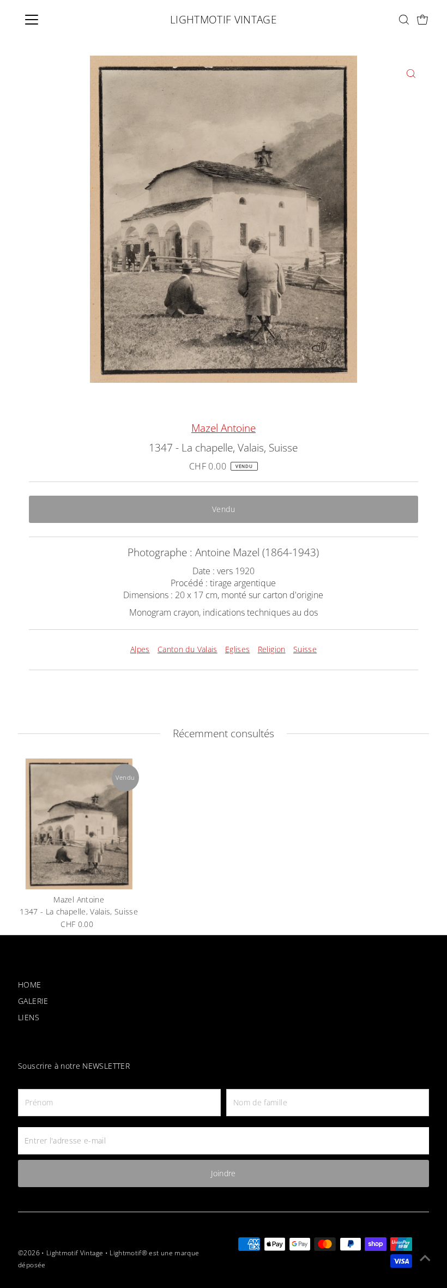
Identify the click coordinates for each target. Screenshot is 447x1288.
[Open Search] (404, 20)
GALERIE (33, 1001)
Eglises (237, 649)
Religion (272, 649)
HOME (29, 984)
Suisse (305, 649)
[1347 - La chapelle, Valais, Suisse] (79, 824)
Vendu (223, 509)
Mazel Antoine (223, 428)
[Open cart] (422, 20)
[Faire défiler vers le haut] (425, 1258)
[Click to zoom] (411, 73)
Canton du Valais (188, 649)
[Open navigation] (67, 19)
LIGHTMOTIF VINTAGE (223, 20)
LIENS (28, 1017)
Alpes (140, 649)
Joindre (223, 1173)
